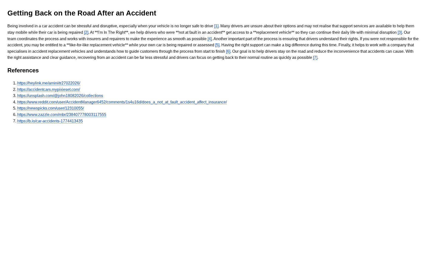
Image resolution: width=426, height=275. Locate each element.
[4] (210, 39)
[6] (228, 51)
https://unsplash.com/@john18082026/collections (60, 96)
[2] (86, 32)
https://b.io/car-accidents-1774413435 (50, 121)
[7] (315, 57)
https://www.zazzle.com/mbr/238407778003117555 (61, 115)
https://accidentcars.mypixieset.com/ (48, 89)
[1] (216, 26)
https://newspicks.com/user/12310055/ (50, 108)
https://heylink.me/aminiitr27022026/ (48, 83)
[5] (217, 45)
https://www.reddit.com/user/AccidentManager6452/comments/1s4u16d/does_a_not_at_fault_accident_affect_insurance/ (122, 102)
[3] (400, 32)
